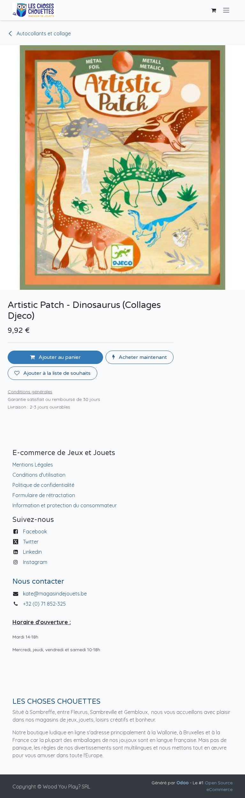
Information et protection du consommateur (64, 505)
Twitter (31, 541)
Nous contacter (38, 581)
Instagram (35, 562)
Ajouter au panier (59, 357)
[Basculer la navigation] (226, 10)
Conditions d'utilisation (38, 475)
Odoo (183, 783)
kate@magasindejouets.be (55, 593)
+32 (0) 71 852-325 (45, 604)
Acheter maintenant (142, 357)
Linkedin (32, 552)
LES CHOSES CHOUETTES (56, 701)
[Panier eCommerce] (213, 10)
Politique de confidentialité (43, 485)
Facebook (35, 531)
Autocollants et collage (43, 33)
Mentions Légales (32, 464)
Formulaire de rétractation (43, 495)
